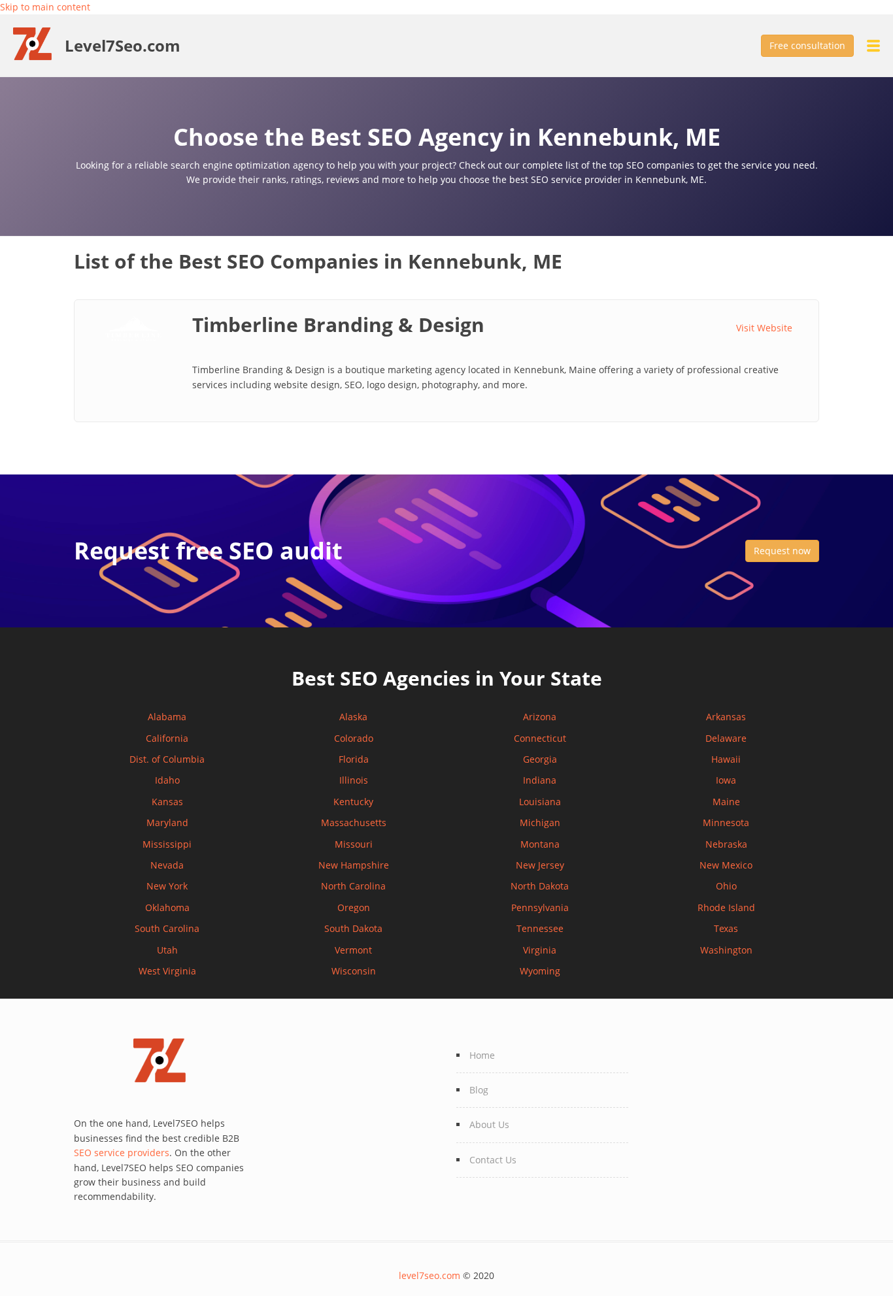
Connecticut (540, 738)
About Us (489, 1124)
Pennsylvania (540, 907)
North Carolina (353, 886)
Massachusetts (353, 822)
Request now (782, 550)
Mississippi (167, 844)
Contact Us (492, 1160)
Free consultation (807, 45)
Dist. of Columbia (167, 759)
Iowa (726, 780)
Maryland (167, 822)
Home (482, 1055)
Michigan (540, 822)
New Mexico (725, 865)
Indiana (539, 780)
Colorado (353, 738)
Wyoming (540, 971)
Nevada (167, 865)
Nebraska (726, 844)
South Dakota (353, 928)
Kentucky (353, 801)
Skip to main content (45, 7)
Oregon (353, 907)
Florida (354, 759)
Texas (726, 928)
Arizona (539, 716)
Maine (726, 801)
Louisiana (540, 801)
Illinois (353, 780)
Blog (478, 1090)
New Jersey (540, 865)
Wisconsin (353, 971)
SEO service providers (121, 1152)
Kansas (167, 801)
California (167, 738)
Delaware (726, 738)
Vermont (353, 950)
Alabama (167, 716)
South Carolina (167, 928)
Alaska (353, 716)
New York (167, 886)
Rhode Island (726, 907)
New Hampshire (353, 865)
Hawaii (726, 759)
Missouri (354, 844)
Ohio (726, 886)
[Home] (39, 43)
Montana (540, 844)
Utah (167, 950)
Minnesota (726, 822)
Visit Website (764, 328)
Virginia (539, 950)
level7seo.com (429, 1275)
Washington (726, 950)
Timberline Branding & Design (338, 324)
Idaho (167, 780)
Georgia (540, 759)
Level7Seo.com (122, 46)
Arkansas (726, 716)
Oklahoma (167, 907)
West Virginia (167, 971)
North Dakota (540, 886)
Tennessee (540, 928)
